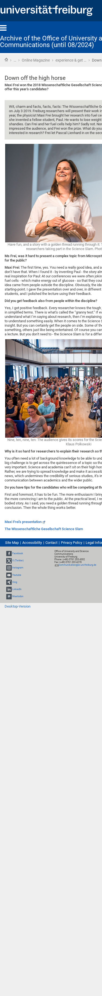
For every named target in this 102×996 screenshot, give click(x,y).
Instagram (17, 567)
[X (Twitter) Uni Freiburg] (9, 560)
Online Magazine (36, 60)
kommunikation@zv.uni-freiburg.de (77, 565)
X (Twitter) (18, 560)
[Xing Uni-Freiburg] (9, 582)
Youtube (16, 575)
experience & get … (70, 60)
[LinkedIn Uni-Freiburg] (9, 589)
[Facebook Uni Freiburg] (9, 553)
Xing (14, 582)
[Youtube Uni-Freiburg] (9, 575)
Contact (51, 543)
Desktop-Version (17, 606)
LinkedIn (16, 589)
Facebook (17, 553)
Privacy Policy (71, 543)
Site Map (12, 543)
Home (6, 60)
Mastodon (17, 596)
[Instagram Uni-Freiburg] (9, 567)
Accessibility (32, 543)
